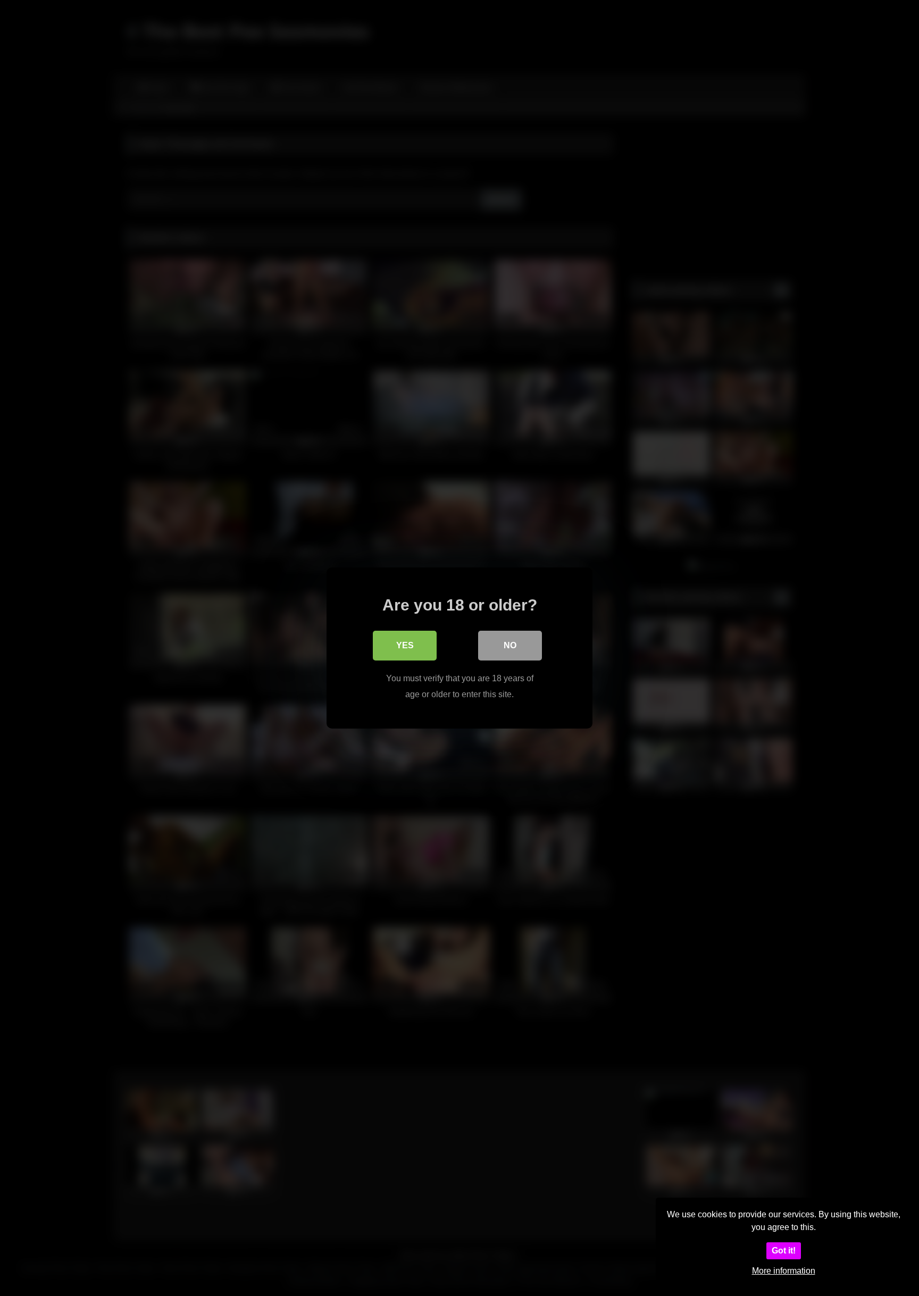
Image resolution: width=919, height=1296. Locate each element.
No (510, 645)
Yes (405, 645)
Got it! (784, 1250)
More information (783, 1270)
